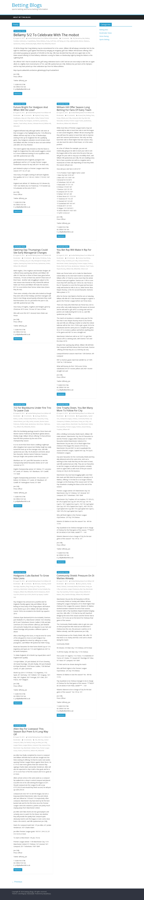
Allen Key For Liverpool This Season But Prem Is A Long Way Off (30, 731)
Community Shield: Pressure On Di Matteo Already (75, 577)
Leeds (31, 421)
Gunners (16, 261)
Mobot (81, 41)
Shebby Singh (24, 424)
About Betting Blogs (21, 17)
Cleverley (43, 584)
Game (46, 115)
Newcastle (60, 121)
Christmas (43, 258)
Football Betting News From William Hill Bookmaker (42, 38)
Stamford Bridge (70, 594)
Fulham (63, 118)
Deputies (22, 586)
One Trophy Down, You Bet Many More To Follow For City (75, 409)
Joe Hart (42, 586)
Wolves (33, 427)
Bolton (15, 419)
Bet (83, 38)
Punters (90, 263)
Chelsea (74, 419)
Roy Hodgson (28, 121)
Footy (47, 41)
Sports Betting (104, 39)
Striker (48, 263)
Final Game (74, 421)
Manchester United (62, 263)
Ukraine (29, 123)
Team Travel (89, 266)
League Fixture (17, 745)
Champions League (66, 419)
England (37, 115)
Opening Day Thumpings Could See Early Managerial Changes (30, 251)
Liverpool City (37, 745)
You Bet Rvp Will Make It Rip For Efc (74, 251)
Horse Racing (103, 36)
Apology (37, 416)
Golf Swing (60, 41)
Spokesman (16, 44)
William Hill (40, 44)
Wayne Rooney (61, 269)
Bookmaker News (20, 31)
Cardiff (20, 419)
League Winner (65, 424)
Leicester (36, 421)
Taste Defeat (23, 123)
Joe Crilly (66, 41)
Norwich (66, 121)
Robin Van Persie (33, 263)
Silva (63, 594)
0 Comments (65, 38)
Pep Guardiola (61, 427)
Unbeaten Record (38, 123)
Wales (23, 44)
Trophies (59, 429)
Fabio (21, 742)
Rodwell (44, 589)
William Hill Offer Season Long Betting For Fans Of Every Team (74, 108)
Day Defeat (86, 258)
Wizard (53, 44)
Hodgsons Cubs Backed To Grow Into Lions (31, 577)
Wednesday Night (31, 44)
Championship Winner (30, 419)
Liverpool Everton (83, 261)
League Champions (73, 589)
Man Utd (87, 118)
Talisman (82, 266)
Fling (27, 586)
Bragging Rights (82, 416)
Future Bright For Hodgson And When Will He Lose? (30, 108)
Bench (84, 584)
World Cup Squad (37, 594)
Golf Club (53, 41)
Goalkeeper (17, 118)
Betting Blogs (27, 5)
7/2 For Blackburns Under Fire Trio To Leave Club (32, 409)
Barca (79, 584)
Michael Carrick (37, 589)
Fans (92, 115)
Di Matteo (67, 421)
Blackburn (44, 416)
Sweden (15, 123)
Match (32, 118)
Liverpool (75, 118)
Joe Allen (38, 742)
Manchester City (75, 424)
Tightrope (47, 424)
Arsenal (80, 115)
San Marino (36, 121)
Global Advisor (17, 421)
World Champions (39, 592)
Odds (36, 118)
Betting (88, 115)
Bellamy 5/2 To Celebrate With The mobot (46, 35)
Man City (81, 118)
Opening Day (23, 263)
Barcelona (78, 38)
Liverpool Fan (46, 745)
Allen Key (40, 740)
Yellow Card (84, 269)
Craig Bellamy (31, 41)
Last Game (64, 589)
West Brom (60, 123)
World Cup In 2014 (25, 594)
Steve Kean (40, 424)
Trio (14, 427)
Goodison (68, 261)
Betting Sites (103, 30)
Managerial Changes (40, 261)
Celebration (22, 41)
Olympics (86, 41)
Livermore (16, 589)
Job (27, 261)
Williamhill (47, 44)
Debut (58, 261)
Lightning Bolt (74, 41)
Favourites (40, 419)
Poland (41, 118)
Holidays (22, 261)
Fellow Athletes (40, 41)
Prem (37, 748)
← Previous (17, 881)
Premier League (82, 263)
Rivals (58, 266)
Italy (22, 118)
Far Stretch (27, 742)
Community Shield (83, 419)
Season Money (86, 427)
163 (73, 38)
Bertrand (37, 584)
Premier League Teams (76, 121)
